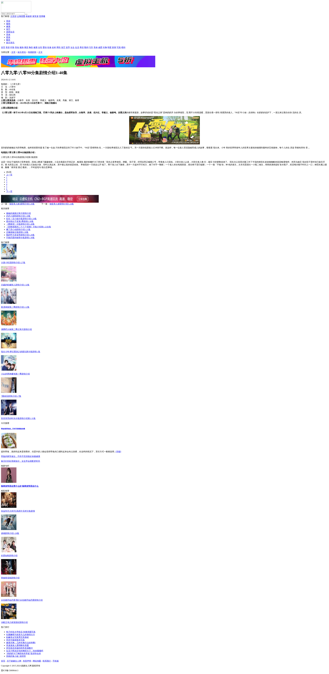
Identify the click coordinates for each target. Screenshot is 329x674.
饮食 (49, 47)
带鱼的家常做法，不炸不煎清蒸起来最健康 (20, 456)
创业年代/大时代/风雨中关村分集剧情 (18, 511)
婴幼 (45, 47)
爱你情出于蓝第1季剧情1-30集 (20, 221)
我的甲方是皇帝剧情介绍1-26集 (20, 235)
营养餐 (42, 16)
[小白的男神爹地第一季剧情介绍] (8, 370)
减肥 (100, 47)
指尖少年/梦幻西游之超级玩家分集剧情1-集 (20, 352)
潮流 (26, 47)
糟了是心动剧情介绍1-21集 (18, 229)
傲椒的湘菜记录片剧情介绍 (18, 213)
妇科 (54, 47)
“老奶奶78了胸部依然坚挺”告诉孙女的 (23, 653)
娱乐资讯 (10, 43)
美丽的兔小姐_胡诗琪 (16, 656)
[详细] (118, 451)
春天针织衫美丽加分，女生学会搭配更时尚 (20, 461)
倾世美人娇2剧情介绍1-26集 (22, 204)
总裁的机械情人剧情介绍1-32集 (15, 285)
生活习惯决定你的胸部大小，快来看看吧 (24, 651)
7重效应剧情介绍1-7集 (11, 396)
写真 (119, 47)
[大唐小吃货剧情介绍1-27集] (8, 258)
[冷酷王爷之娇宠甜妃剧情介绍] (8, 618)
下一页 (9, 191)
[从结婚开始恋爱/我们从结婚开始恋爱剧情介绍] (8, 596)
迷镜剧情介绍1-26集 (10, 533)
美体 (8, 34)
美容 (8, 21)
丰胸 (105, 47)
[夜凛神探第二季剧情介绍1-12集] (8, 303)
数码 (86, 47)
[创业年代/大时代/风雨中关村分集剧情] (8, 507)
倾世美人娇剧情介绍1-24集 (61, 204)
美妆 (17, 47)
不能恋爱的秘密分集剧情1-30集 (20, 238)
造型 (68, 47)
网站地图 (37, 661)
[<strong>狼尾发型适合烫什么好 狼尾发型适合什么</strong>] (8, 482)
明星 (109, 47)
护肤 (12, 47)
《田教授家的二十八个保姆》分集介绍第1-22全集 (28, 227)
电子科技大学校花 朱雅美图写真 (20, 632)
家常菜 (35, 16)
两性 (59, 47)
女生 (72, 47)
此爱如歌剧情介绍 (9, 555)
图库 (8, 40)
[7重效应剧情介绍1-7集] (8, 392)
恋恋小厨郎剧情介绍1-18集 (18, 216)
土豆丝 (13, 16)
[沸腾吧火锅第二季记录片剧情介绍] (8, 325)
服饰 (8, 24)
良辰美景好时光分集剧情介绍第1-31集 (18, 418)
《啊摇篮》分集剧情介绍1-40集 (20, 224)
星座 (8, 37)
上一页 (9, 175)
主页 (13, 52)
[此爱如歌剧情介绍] (8, 551)
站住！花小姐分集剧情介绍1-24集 (21, 219)
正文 (40, 52)
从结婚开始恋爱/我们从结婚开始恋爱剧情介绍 (22, 600)
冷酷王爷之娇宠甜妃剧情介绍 (14, 622)
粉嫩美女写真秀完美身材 (17, 637)
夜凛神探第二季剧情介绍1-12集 (15, 307)
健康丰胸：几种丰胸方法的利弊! (21, 643)
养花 (82, 47)
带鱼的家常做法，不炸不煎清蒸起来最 (13, 428)
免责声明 (27, 661)
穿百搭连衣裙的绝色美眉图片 (19, 648)
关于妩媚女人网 (14, 661)
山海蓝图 (21, 16)
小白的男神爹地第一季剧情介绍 (15, 374)
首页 (3, 47)
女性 (40, 47)
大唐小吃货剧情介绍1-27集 (13, 262)
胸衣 (31, 47)
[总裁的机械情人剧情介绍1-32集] (8, 281)
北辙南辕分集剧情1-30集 (17, 232)
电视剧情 (32, 52)
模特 (123, 47)
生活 (77, 47)
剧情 (114, 47)
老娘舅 (29, 16)
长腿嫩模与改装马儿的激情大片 (20, 634)
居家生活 (10, 32)
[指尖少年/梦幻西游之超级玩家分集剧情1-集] (8, 348)
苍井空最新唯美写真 (15, 640)
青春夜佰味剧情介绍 (10, 578)
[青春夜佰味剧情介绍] (8, 574)
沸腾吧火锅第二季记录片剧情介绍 (16, 329)
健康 (8, 26)
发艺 (8, 29)
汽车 (91, 47)
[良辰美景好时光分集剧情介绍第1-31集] (8, 414)
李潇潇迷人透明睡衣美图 (17, 645)
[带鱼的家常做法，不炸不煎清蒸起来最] (8, 448)
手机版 (56, 661)
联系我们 (47, 661)
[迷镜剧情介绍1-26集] (8, 529)
